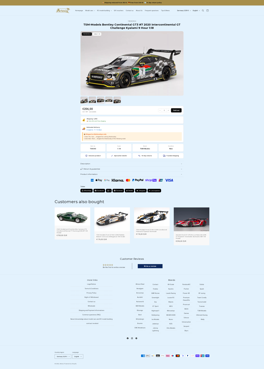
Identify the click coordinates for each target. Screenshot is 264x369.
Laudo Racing (171, 293)
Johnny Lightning (155, 329)
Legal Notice (91, 284)
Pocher (186, 289)
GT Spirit (155, 306)
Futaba (155, 289)
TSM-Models (132, 21)
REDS (186, 309)
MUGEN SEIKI (171, 315)
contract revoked (92, 323)
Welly (202, 319)
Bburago (140, 310)
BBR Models (140, 306)
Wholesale (91, 306)
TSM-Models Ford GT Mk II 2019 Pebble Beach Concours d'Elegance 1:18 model (110, 235)
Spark (202, 289)
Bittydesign (140, 319)
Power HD (186, 293)
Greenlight (155, 297)
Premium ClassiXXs (186, 299)
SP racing (202, 293)
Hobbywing (155, 315)
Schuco (186, 317)
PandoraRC (186, 284)
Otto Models (171, 328)
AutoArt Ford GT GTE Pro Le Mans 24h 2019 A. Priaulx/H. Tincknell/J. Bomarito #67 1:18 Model (191, 236)
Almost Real (140, 284)
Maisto (171, 302)
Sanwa (186, 313)
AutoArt (140, 297)
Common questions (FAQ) (91, 315)
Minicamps (171, 311)
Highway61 (155, 311)
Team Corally (201, 297)
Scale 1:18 (97, 34)
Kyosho (171, 289)
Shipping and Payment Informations (91, 310)
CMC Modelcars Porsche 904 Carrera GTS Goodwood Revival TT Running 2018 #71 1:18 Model (72, 230)
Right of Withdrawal (91, 297)
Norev (171, 319)
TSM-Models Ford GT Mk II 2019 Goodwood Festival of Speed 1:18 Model (151, 230)
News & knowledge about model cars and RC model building (92, 319)
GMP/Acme (155, 293)
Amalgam (140, 288)
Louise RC (170, 297)
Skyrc (186, 331)
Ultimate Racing (201, 315)
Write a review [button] (150, 266)
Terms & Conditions (91, 288)
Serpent (186, 326)
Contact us (91, 301)
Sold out (176, 110)
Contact (155, 284)
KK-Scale (171, 284)
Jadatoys (155, 324)
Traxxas (202, 306)
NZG (170, 324)
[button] (90, 10)
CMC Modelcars (140, 328)
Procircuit (186, 304)
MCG (171, 306)
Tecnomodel (201, 302)
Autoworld (140, 301)
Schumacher (186, 322)
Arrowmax (140, 293)
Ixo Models (155, 319)
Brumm (140, 323)
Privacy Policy (91, 293)
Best (140, 315)
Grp (155, 302)
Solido (202, 284)
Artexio (62, 363)
